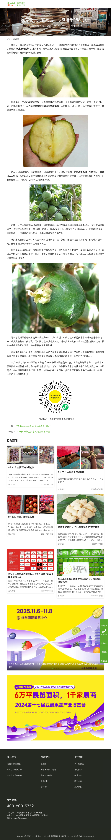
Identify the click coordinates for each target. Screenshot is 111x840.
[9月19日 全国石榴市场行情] (30, 504)
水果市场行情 (46, 775)
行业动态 (46, 25)
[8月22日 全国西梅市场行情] (30, 455)
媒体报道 (61, 544)
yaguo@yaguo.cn (20, 818)
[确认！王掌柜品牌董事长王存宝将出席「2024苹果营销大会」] (30, 560)
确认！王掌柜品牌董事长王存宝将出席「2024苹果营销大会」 (30, 575)
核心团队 (78, 769)
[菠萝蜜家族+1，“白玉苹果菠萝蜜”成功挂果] (80, 509)
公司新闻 (11, 591)
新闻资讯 (36, 25)
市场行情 (11, 484)
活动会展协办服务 (14, 775)
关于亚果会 (79, 764)
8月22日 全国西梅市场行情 (21, 467)
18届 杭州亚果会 (14, 764)
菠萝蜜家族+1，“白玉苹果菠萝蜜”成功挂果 (78, 527)
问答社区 (44, 781)
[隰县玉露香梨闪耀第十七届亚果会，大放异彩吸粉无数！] (80, 562)
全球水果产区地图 (48, 769)
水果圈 (43, 764)
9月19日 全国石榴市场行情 (21, 517)
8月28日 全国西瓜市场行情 (71, 472)
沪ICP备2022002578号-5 (70, 836)
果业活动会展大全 (14, 769)
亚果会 (38, 836)
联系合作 (78, 781)
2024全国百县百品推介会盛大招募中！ (34, 426)
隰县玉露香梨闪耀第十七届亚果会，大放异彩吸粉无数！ (79, 580)
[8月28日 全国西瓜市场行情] (80, 457)
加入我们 (78, 787)
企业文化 (78, 775)
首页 (8, 39)
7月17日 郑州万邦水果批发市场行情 (32, 431)
